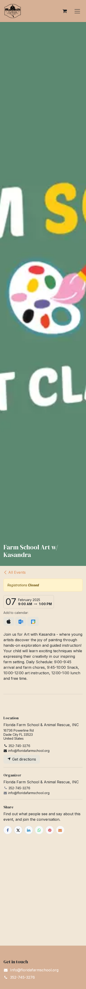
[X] (18, 830)
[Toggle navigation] (77, 11)
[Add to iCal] (8, 621)
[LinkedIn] (29, 830)
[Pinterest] (49, 830)
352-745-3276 (22, 977)
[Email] (60, 830)
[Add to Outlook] (20, 621)
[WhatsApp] (39, 830)
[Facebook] (7, 830)
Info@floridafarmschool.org (34, 970)
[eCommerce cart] (64, 11)
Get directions (23, 759)
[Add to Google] (33, 621)
